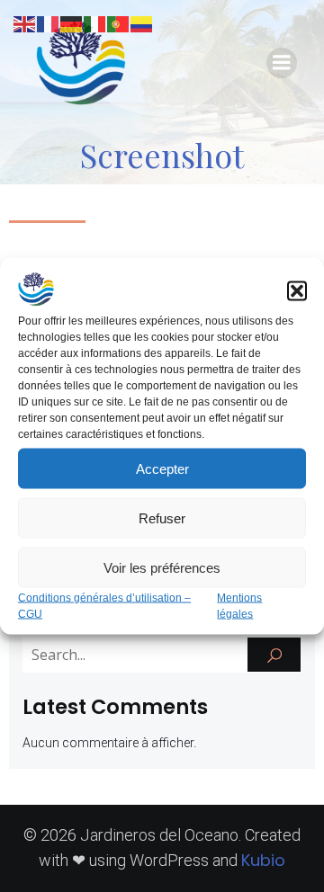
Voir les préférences (162, 567)
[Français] (48, 23)
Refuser (162, 517)
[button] (297, 291)
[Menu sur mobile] (281, 63)
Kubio (263, 860)
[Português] (118, 23)
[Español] (142, 23)
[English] (25, 23)
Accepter (162, 468)
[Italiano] (95, 23)
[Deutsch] (72, 23)
